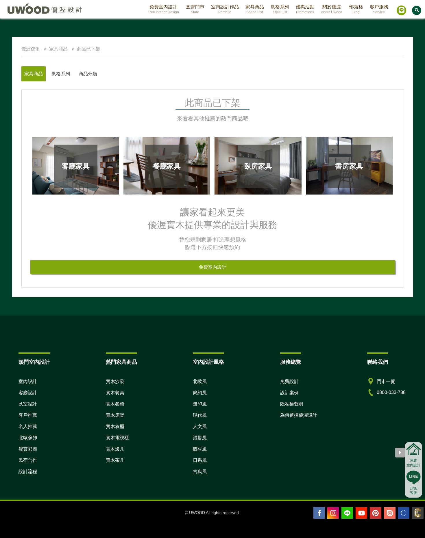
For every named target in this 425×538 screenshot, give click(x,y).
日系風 (200, 460)
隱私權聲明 (291, 403)
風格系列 (60, 73)
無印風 (200, 403)
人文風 (200, 426)
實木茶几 (115, 460)
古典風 (200, 471)
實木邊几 (115, 449)
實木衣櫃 (115, 426)
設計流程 (28, 471)
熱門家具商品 (121, 362)
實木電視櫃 (117, 437)
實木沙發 (115, 381)
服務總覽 (290, 362)
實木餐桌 (115, 392)
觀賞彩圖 (28, 449)
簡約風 (200, 392)
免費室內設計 (212, 267)
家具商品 (33, 73)
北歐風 (200, 381)
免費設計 (289, 381)
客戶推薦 (28, 415)
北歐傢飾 (28, 437)
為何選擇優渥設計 (298, 415)
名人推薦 (28, 426)
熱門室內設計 (34, 362)
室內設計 (28, 381)
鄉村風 (200, 449)
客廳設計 (28, 392)
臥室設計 (28, 403)
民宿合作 (28, 460)
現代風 (200, 415)
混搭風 (200, 437)
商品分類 (88, 73)
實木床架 (115, 415)
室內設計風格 (208, 362)
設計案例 (289, 392)
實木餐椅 (115, 403)
